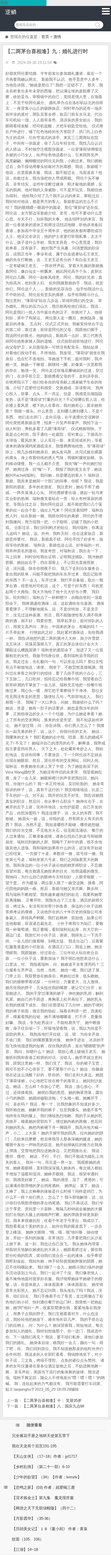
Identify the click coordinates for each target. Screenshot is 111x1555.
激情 (57, 36)
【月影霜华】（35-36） (32, 1518)
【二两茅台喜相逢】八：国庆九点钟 (53, 1406)
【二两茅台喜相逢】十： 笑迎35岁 (52, 1400)
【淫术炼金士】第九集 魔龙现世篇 (43, 1497)
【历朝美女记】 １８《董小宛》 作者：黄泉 (50, 1529)
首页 (45, 36)
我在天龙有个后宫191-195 (34, 1446)
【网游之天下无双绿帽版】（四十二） (45, 1508)
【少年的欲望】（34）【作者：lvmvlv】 (46, 1477)
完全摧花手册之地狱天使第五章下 (41, 1435)
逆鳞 (11, 12)
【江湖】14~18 (25, 1549)
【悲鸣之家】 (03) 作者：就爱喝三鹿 (43, 1487)
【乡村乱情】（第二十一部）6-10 (41, 1466)
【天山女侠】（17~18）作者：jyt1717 (44, 1456)
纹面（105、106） (28, 1539)
